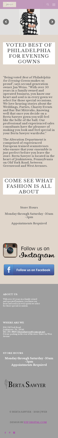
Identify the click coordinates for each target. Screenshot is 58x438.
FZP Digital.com (35, 422)
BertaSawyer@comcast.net (31, 332)
